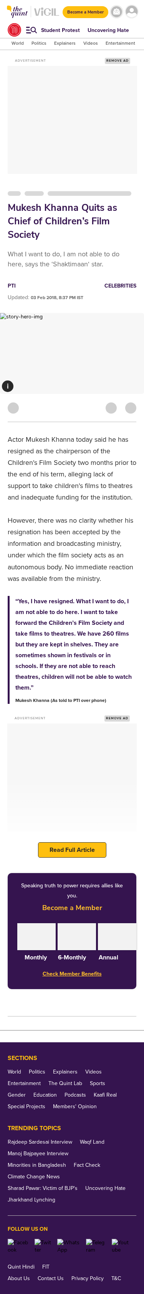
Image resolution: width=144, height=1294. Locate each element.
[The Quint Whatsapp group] (69, 1246)
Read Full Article (72, 850)
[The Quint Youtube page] (121, 1246)
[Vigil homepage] (46, 15)
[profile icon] (131, 12)
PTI (12, 286)
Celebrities (120, 286)
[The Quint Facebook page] (18, 1246)
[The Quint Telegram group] (96, 1246)
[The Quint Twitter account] (43, 1246)
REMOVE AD (117, 61)
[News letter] (116, 12)
